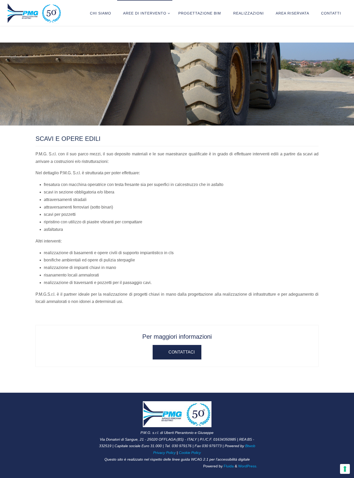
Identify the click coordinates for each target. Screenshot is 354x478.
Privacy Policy (164, 453)
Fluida (228, 466)
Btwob (250, 446)
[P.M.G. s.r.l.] (34, 13)
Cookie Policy (190, 453)
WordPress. (247, 466)
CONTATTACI (181, 352)
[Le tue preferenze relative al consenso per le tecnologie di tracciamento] (345, 469)
